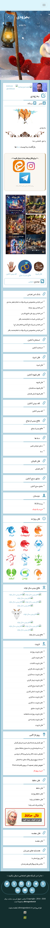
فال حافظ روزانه (37, 794)
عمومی (30, 282)
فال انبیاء (39, 365)
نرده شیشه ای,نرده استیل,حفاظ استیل (29, 748)
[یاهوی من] (43, 884)
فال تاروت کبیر (37, 657)
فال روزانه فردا (37, 858)
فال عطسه (39, 841)
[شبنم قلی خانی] (10, 88)
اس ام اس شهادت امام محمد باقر (31, 319)
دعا (18, 147)
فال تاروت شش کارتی (35, 691)
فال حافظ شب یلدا (36, 799)
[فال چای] (36, 245)
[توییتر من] (7, 884)
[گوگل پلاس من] (32, 890)
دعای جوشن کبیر (36, 446)
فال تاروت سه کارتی (35, 674)
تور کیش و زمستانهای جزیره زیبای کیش (28, 742)
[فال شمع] (16, 225)
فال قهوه (39, 382)
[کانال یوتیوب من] (25, 890)
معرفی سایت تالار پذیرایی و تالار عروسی (28, 754)
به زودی (23, 16)
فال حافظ (39, 788)
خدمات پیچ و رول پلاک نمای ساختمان (29, 759)
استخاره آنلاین (37, 347)
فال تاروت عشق (37, 708)
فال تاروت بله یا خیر (35, 719)
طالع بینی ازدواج (37, 428)
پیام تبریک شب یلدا (35, 805)
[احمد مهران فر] (39, 88)
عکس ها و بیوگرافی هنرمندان (32, 864)
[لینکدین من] (18, 890)
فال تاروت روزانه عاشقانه (33, 714)
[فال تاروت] (36, 205)
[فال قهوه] (36, 225)
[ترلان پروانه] (25, 87)
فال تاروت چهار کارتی (35, 680)
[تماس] (14, 884)
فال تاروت (39, 725)
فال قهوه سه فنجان (36, 388)
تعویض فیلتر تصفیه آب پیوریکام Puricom (27, 765)
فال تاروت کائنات (36, 663)
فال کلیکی (39, 469)
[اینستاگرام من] (21, 884)
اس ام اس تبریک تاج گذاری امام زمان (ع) (28, 324)
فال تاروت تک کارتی (35, 669)
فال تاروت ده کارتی (35, 703)
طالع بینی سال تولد (36, 634)
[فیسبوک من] (28, 884)
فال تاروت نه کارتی (36, 697)
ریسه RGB (39, 503)
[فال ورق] (16, 245)
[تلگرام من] (36, 884)
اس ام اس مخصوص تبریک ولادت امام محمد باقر (25, 330)
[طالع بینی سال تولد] (25, 612)
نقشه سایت (13, 908)
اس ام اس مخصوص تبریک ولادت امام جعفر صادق (25, 302)
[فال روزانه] (16, 205)
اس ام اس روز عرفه (35, 308)
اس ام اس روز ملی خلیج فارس (32, 313)
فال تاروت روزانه (36, 652)
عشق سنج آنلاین (37, 486)
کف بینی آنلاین (37, 411)
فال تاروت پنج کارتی (35, 686)
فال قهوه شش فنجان (35, 393)
